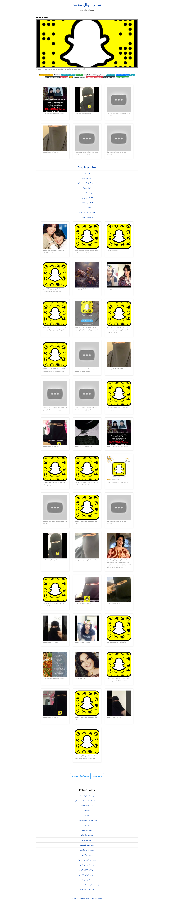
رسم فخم (87, 810)
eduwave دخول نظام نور (98, 75)
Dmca (74, 898)
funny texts (87, 75)
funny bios (57, 75)
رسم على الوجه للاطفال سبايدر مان (87, 884)
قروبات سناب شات (87, 193)
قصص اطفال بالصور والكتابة (87, 183)
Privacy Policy (88, 898)
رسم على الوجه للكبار (87, 889)
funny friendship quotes (52, 77)
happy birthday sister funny (94, 77)
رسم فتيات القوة (87, 805)
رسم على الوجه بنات (87, 796)
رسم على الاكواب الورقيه (87, 870)
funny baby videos (109, 77)
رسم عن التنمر (87, 855)
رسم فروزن (87, 825)
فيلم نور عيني (87, 178)
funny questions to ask (46, 75)
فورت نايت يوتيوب (87, 217)
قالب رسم (87, 207)
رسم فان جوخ (87, 830)
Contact (80, 898)
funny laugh (64, 77)
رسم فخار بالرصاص (87, 865)
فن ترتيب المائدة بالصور (87, 212)
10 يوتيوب (132, 75)
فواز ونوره (87, 173)
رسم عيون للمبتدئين (87, 845)
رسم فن (87, 815)
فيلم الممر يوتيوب (87, 198)
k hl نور (71, 77)
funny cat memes (79, 77)
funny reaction (110, 75)
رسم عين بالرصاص (87, 835)
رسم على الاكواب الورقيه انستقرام (87, 800)
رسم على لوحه (87, 840)
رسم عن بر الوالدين (87, 850)
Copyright (98, 898)
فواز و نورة (87, 188)
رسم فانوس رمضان (87, 880)
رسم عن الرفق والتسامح (87, 875)
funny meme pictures (122, 77)
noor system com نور (122, 75)
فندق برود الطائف (87, 203)
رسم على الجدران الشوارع (87, 860)
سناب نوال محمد (87, 4)
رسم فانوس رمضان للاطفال (87, 820)
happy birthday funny (68, 75)
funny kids (79, 75)
